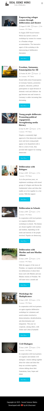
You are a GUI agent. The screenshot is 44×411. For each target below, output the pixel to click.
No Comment (23, 76)
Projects (35, 26)
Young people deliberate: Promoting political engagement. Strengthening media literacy (30, 119)
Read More (24, 58)
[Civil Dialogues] (9, 344)
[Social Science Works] (16, 3)
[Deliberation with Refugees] (9, 167)
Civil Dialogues (26, 344)
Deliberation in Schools (29, 208)
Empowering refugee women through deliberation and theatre (30, 20)
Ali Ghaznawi (30, 405)
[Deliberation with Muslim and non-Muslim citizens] (9, 250)
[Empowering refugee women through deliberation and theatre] (9, 17)
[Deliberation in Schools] (9, 208)
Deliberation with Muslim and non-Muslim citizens (30, 252)
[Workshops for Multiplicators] (9, 294)
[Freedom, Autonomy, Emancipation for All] (9, 67)
